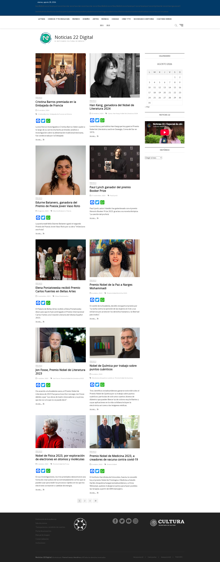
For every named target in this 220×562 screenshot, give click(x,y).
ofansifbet (117, 11)
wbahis (141, 11)
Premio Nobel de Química (124, 378)
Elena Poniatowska (61, 296)
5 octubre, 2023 (42, 378)
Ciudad (115, 19)
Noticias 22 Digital (74, 37)
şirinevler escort (162, 6)
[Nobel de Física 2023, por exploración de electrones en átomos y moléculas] (61, 431)
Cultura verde (164, 19)
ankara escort (149, 11)
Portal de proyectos (43, 531)
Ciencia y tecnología (59, 19)
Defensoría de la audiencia (46, 519)
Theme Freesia (67, 557)
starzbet (56, 11)
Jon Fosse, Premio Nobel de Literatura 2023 (60, 371)
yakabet (89, 11)
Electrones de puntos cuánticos (103, 378)
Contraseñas (152, 557)
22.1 (102, 25)
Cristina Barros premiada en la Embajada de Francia (56, 103)
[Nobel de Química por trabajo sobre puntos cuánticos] (115, 343)
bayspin (63, 11)
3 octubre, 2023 (42, 464)
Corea (110, 113)
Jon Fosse (56, 378)
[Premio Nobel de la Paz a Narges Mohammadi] (115, 258)
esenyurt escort (57, 6)
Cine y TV (126, 19)
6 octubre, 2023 (96, 293)
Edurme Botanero (59, 211)
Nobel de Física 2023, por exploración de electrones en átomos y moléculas (60, 457)
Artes (96, 19)
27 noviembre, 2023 (98, 195)
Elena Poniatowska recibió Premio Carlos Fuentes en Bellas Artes (58, 289)
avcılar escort (69, 6)
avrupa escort (174, 6)
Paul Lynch (114, 195)
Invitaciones (40, 543)
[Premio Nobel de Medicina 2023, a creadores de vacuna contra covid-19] (115, 431)
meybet (76, 11)
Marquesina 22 (138, 557)
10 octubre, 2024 (97, 113)
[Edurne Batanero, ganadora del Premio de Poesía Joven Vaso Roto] (61, 170)
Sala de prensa (41, 523)
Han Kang (116, 113)
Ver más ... (42, 139)
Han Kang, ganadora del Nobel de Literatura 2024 (112, 106)
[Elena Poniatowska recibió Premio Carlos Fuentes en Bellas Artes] (61, 259)
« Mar (147, 107)
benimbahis (40, 11)
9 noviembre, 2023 (44, 296)
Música (105, 19)
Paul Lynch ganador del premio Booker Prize (110, 189)
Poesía (68, 211)
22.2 (108, 25)
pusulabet (109, 11)
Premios (39, 97)
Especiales (179, 557)
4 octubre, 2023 (96, 374)
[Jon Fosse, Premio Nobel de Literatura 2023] (61, 345)
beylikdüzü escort (43, 6)
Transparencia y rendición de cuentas (50, 527)
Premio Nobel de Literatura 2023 (72, 378)
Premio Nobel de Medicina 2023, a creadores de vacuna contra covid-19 (114, 457)
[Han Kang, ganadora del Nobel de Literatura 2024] (115, 75)
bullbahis (48, 11)
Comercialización (42, 539)
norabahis (126, 11)
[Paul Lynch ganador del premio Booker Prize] (115, 163)
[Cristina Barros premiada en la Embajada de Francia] (61, 73)
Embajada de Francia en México (61, 114)
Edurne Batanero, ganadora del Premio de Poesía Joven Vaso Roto (58, 204)
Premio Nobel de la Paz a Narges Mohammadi (111, 286)
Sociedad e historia (144, 19)
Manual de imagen (43, 535)
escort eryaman (161, 11)
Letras (41, 19)
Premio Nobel (112, 464)
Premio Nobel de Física (61, 464)
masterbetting (99, 11)
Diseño (86, 19)
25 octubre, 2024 (43, 110)
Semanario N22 (166, 557)
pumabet (82, 11)
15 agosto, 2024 (42, 211)
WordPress (77, 557)
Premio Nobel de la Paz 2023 (117, 293)
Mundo (76, 19)
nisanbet (134, 11)
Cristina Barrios (43, 114)
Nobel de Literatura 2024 (129, 113)
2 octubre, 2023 (96, 464)
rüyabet (69, 11)
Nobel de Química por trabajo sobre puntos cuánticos (113, 367)
